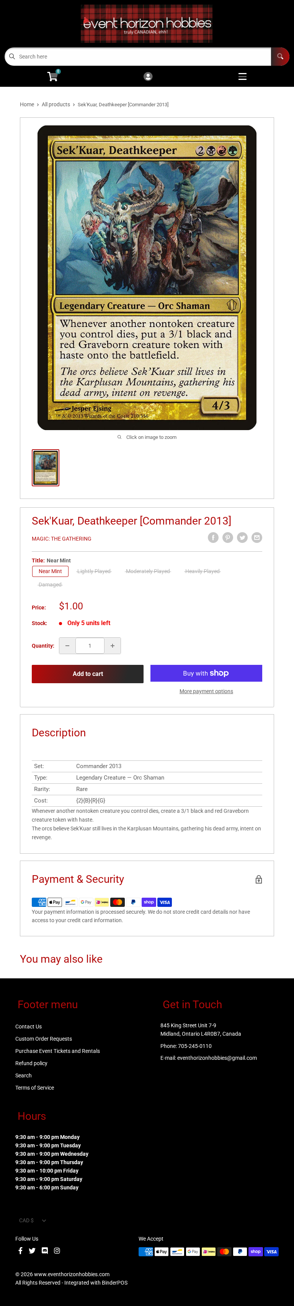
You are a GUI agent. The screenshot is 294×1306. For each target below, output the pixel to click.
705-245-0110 (195, 1046)
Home (27, 104)
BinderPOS (114, 1283)
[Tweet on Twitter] (242, 537)
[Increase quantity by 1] (113, 646)
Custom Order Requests (43, 1039)
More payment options (206, 691)
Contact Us (28, 1026)
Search (23, 1075)
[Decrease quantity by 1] (67, 646)
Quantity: (43, 646)
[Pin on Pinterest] (227, 537)
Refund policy (31, 1063)
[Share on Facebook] (213, 537)
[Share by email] (257, 537)
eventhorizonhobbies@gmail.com (217, 1058)
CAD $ (26, 1220)
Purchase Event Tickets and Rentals (57, 1051)
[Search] (280, 56)
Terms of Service (34, 1088)
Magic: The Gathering (61, 539)
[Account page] (148, 77)
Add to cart (88, 673)
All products (56, 104)
